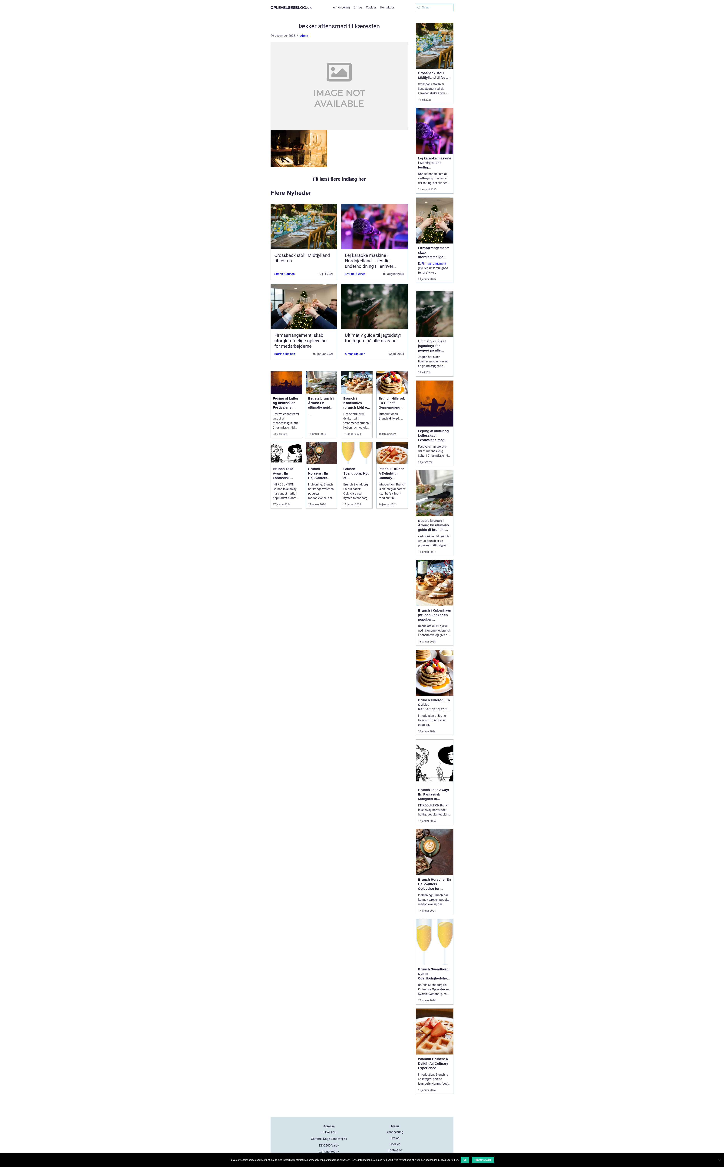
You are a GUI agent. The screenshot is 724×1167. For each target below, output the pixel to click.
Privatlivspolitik (483, 1160)
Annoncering (341, 7)
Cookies (371, 7)
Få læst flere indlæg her (339, 179)
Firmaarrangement (433, 263)
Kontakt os (387, 7)
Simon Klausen (284, 274)
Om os (358, 7)
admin (304, 36)
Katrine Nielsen (355, 274)
